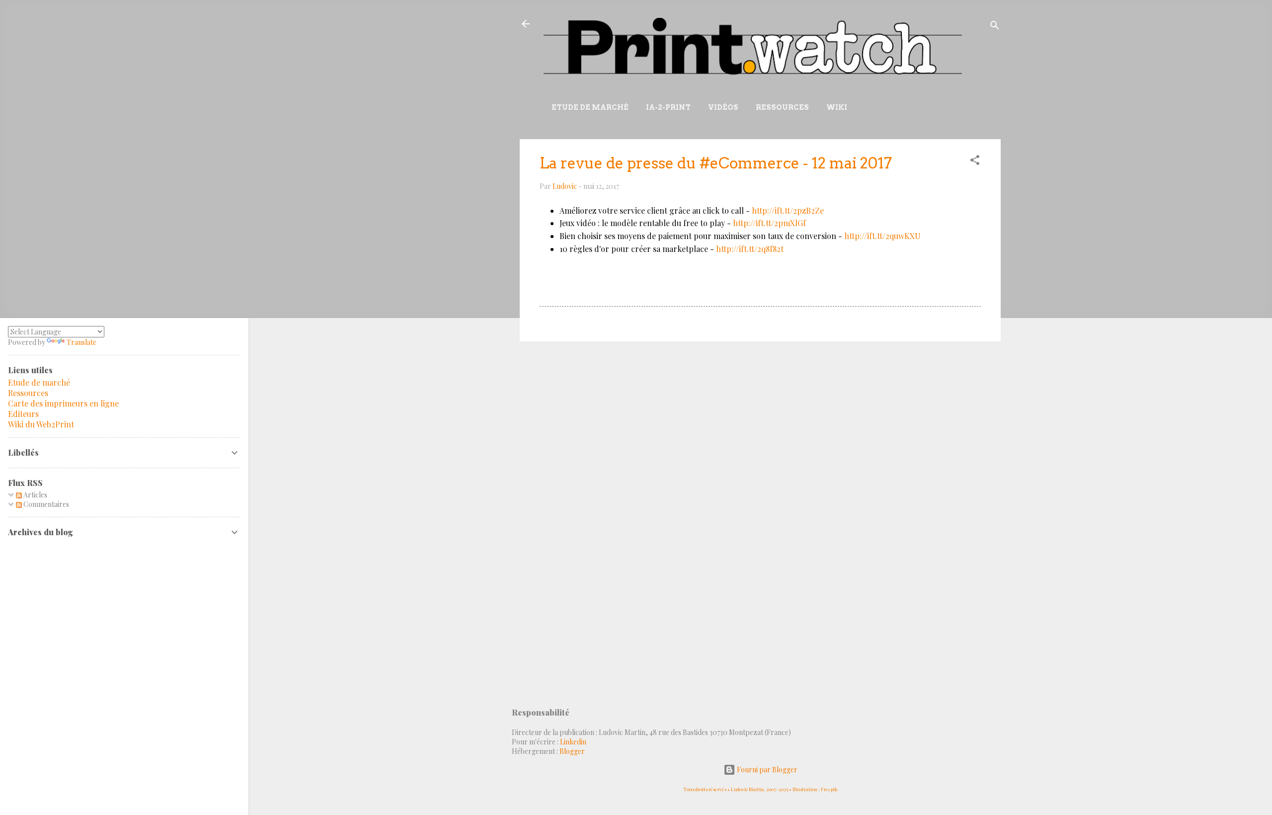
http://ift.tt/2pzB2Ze (788, 210)
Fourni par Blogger (766, 769)
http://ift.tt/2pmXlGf (769, 223)
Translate (81, 342)
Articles (34, 494)
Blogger (572, 751)
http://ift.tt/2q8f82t (750, 249)
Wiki (836, 107)
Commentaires (45, 504)
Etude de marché (590, 107)
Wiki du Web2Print (41, 424)
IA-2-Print (668, 107)
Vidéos (723, 107)
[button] (975, 161)
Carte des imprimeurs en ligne (63, 403)
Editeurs (23, 413)
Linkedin (573, 741)
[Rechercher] (995, 27)
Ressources (782, 107)
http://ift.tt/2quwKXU (882, 236)
